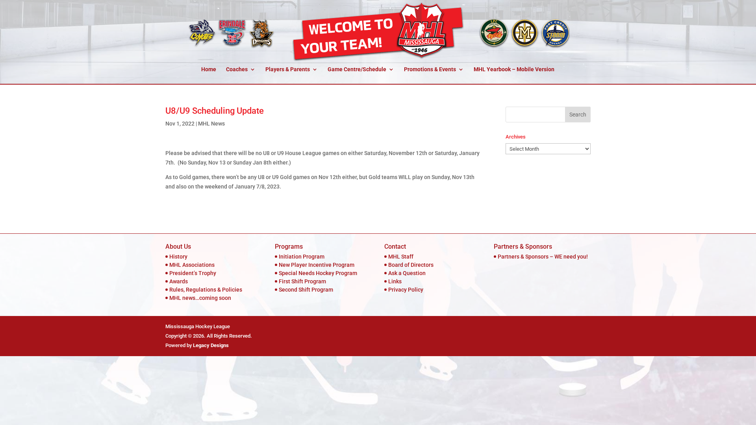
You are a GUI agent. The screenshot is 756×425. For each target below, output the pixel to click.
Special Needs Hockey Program (318, 273)
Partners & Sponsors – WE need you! (543, 256)
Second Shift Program (306, 289)
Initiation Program (301, 256)
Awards (178, 281)
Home (208, 69)
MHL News (211, 123)
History (178, 256)
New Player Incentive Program (316, 265)
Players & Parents (287, 69)
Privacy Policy (405, 289)
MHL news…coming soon (200, 298)
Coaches (237, 69)
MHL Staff (400, 256)
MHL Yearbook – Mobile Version (514, 69)
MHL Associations (192, 265)
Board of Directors (411, 265)
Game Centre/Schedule (357, 69)
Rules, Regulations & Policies (205, 289)
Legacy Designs (211, 345)
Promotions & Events (430, 69)
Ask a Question (407, 273)
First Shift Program (302, 281)
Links (395, 281)
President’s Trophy (192, 273)
